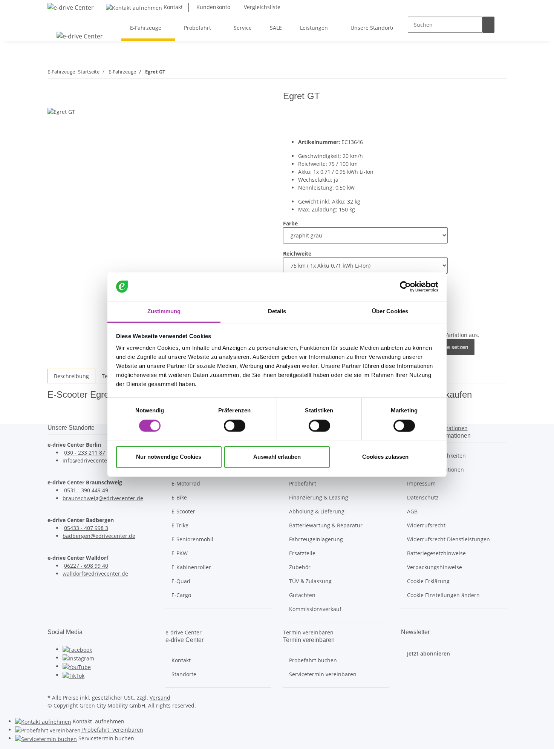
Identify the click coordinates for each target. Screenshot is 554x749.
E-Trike (179, 525)
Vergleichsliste (261, 7)
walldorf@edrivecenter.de (95, 573)
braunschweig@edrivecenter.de (103, 498)
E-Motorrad (185, 483)
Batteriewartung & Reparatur (326, 525)
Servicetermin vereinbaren (323, 674)
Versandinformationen (435, 469)
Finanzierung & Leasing (318, 497)
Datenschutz (423, 497)
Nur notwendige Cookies (168, 457)
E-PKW (179, 553)
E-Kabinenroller (191, 567)
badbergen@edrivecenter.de (99, 535)
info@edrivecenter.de (90, 460)
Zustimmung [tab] (164, 311)
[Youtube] (77, 666)
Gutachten (302, 595)
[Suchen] (488, 25)
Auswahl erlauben (277, 457)
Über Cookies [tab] (390, 311)
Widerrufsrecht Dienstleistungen (448, 539)
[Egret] (483, 113)
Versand (160, 697)
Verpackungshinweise (434, 567)
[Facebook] (77, 649)
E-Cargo (181, 595)
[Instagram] (78, 657)
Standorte (183, 674)
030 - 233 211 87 (84, 452)
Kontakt (172, 7)
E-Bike (179, 497)
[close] (53, 99)
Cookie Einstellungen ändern (443, 595)
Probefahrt (302, 483)
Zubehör (300, 567)
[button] (183, 632)
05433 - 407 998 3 (86, 527)
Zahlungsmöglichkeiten (436, 455)
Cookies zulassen (385, 457)
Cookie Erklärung (428, 581)
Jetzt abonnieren (428, 653)
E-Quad (180, 581)
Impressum (421, 483)
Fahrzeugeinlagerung (316, 539)
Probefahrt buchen (313, 660)
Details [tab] (277, 311)
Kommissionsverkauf (315, 609)
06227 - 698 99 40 (86, 565)
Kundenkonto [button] (212, 7)
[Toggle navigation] (56, 21)
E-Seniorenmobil (192, 539)
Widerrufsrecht (426, 525)
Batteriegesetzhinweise (436, 553)
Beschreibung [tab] (71, 376)
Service (105, 738)
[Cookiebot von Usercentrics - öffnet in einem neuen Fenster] (405, 286)
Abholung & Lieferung (316, 511)
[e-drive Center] (70, 7)
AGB (412, 511)
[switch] (234, 426)
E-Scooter (183, 511)
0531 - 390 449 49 (86, 490)
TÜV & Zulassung (310, 581)
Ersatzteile (302, 553)
